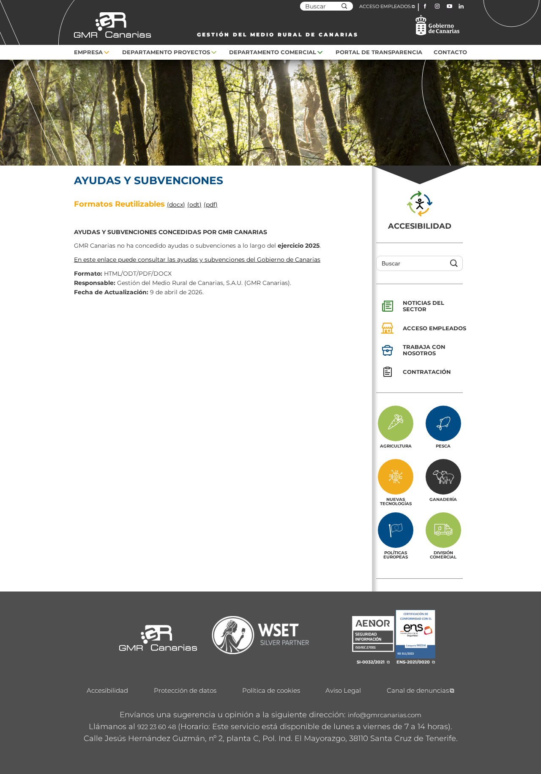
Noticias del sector (423, 305)
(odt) (194, 204)
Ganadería (443, 499)
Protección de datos (185, 690)
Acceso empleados (434, 328)
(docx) (176, 204)
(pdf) (211, 204)
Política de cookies (271, 690)
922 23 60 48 (156, 727)
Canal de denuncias (418, 690)
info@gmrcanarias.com (384, 715)
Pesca (443, 445)
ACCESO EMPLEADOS (385, 6)
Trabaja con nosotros (424, 350)
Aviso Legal (343, 690)
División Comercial (443, 554)
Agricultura (396, 445)
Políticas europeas (395, 554)
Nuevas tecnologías (396, 501)
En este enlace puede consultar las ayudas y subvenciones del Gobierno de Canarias (197, 259)
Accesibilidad (107, 690)
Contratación (427, 371)
